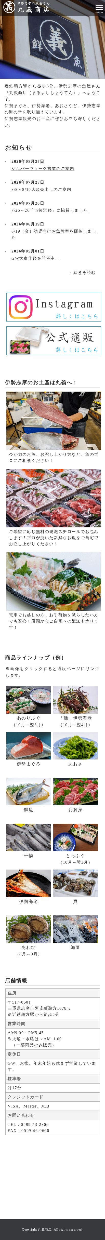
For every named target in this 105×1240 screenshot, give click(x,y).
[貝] (75, 883)
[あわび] (28, 929)
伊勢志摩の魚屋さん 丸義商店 (28, 7)
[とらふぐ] (75, 837)
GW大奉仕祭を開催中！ (35, 258)
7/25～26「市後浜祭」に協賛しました (49, 210)
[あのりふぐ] (28, 700)
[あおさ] (75, 745)
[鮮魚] (28, 791)
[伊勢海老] (28, 883)
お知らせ (19, 147)
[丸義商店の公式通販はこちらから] (53, 340)
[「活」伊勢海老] (75, 700)
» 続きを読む (83, 272)
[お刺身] (75, 791)
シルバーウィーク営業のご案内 (42, 168)
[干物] (28, 837)
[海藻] (75, 929)
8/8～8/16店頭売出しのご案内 (41, 189)
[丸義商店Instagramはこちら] (53, 307)
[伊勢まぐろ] (28, 745)
